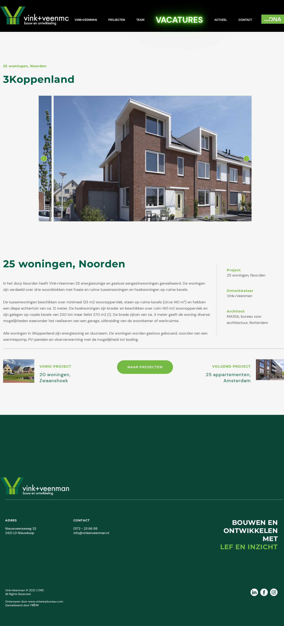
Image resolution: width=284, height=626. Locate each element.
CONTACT (245, 20)
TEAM (140, 20)
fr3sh (34, 605)
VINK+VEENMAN (86, 20)
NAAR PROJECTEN (145, 367)
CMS (40, 590)
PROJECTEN (116, 20)
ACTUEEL (220, 20)
